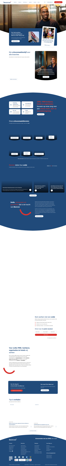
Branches (15, 2)
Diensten (19, 2)
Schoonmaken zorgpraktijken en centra (25, 451)
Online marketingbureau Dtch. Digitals (52, 464)
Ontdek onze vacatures (49, 457)
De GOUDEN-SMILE (48, 449)
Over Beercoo (25, 2)
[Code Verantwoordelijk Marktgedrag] (22, 460)
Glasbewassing (36, 450)
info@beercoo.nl (11, 449)
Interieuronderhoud (37, 445)
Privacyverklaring (32, 464)
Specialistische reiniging (37, 449)
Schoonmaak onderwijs (23, 449)
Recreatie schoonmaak (23, 450)
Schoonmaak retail (23, 454)
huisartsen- (18, 360)
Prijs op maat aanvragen (12, 445)
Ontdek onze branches (49, 455)
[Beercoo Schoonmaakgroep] (7, 2)
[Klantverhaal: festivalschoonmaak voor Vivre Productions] (17, 180)
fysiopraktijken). (23, 360)
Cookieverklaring (27, 464)
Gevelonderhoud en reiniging (38, 451)
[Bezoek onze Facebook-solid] (9, 451)
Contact (38, 2)
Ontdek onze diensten (49, 456)
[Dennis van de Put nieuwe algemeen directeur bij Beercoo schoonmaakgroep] (20, 415)
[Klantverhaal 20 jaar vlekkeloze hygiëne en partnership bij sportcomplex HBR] (41, 181)
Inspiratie (30, 2)
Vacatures (35, 2)
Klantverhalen (48, 450)
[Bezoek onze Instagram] (12, 451)
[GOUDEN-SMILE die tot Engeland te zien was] (45, 415)
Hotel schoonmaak (23, 445)
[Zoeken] (45, 2)
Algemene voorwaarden (37, 464)
